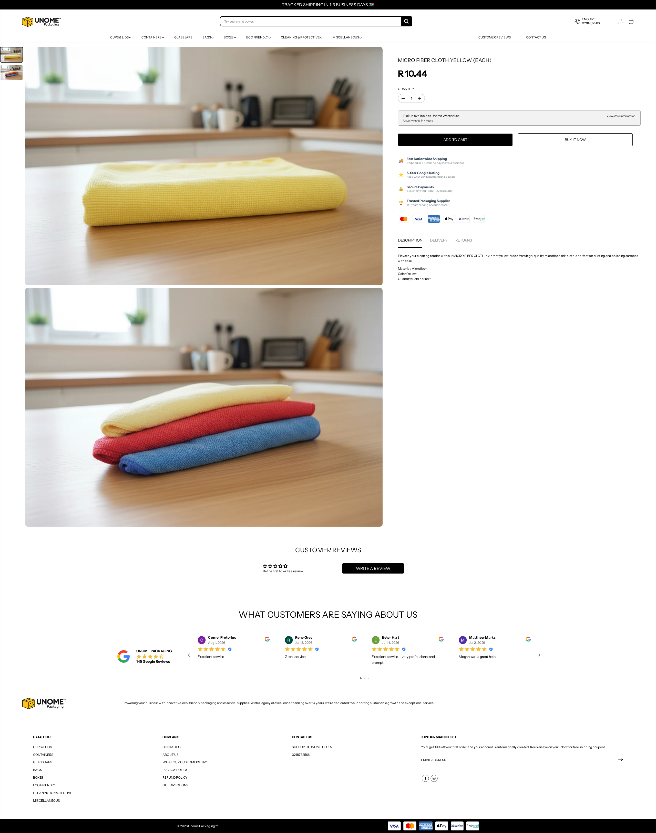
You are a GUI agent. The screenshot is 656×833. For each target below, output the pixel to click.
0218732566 (301, 755)
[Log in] (621, 21)
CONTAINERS (151, 37)
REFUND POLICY (174, 777)
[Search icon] (406, 21)
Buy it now (575, 139)
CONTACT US (172, 747)
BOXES (229, 37)
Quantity (406, 89)
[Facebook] (425, 778)
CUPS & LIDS (119, 37)
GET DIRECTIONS (175, 785)
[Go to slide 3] (368, 678)
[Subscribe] (620, 760)
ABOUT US (170, 755)
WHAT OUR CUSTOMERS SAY (184, 762)
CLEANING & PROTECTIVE (300, 37)
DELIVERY (439, 240)
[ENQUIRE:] (591, 21)
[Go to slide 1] (361, 678)
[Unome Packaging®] (40, 21)
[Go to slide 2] (364, 678)
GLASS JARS (183, 37)
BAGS (206, 37)
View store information (621, 116)
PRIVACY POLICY (175, 770)
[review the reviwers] (267, 640)
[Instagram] (434, 778)
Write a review (373, 568)
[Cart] (631, 21)
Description (410, 240)
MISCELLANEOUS (346, 37)
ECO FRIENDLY (257, 37)
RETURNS (463, 240)
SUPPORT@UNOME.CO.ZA (312, 747)
